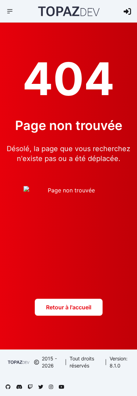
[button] (10, 11)
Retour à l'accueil (68, 307)
